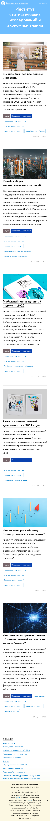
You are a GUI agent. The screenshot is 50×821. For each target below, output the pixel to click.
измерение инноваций (13, 131)
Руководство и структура (13, 746)
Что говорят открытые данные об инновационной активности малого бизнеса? (24, 639)
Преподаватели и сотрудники (15, 754)
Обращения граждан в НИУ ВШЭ (16, 765)
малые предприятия (34, 706)
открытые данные (11, 711)
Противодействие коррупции (15, 772)
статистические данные (14, 126)
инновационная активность (15, 480)
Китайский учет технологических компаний (22, 183)
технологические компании (15, 256)
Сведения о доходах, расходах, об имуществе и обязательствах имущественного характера (21, 777)
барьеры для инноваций (14, 580)
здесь (18, 798)
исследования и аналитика (15, 121)
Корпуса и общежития (12, 757)
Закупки (6, 761)
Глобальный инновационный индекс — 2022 (22, 303)
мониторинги (39, 696)
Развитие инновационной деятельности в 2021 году (21, 423)
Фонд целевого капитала (13, 768)
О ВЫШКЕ (8, 739)
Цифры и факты (9, 743)
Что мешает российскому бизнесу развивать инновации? (24, 532)
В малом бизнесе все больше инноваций (23, 76)
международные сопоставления (17, 251)
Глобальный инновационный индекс (18, 366)
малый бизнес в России (35, 131)
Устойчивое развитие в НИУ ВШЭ (16, 750)
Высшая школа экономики (17, 3)
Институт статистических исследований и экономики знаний (25, 17)
